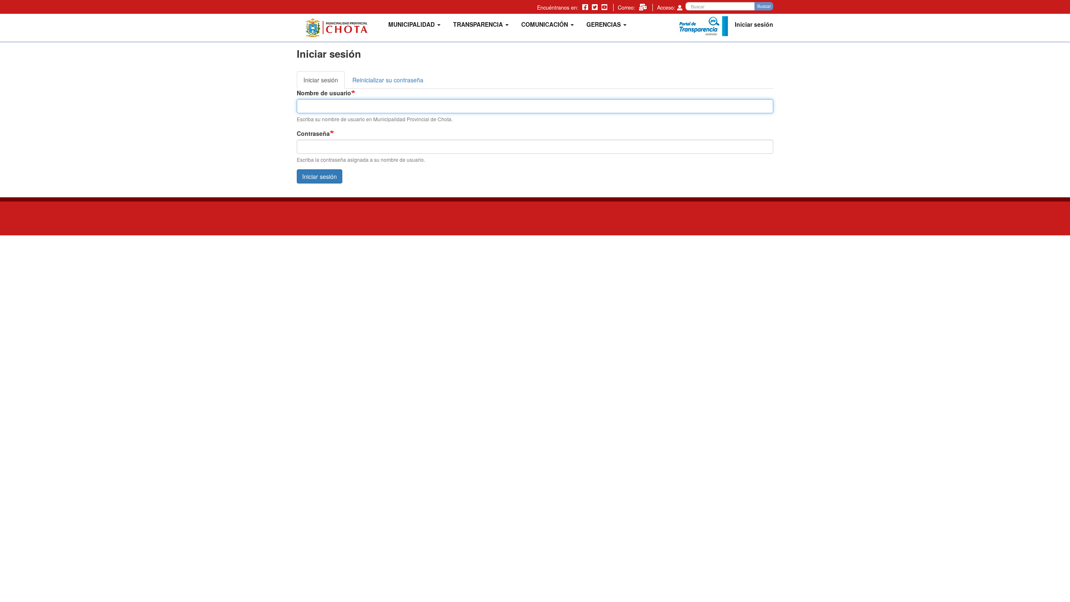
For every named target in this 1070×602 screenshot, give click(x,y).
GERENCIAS (604, 24)
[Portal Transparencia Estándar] (703, 26)
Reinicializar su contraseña (387, 80)
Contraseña (313, 133)
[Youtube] (605, 6)
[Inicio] (339, 27)
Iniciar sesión (754, 24)
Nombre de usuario (324, 93)
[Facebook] (586, 6)
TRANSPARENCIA (478, 24)
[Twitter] (595, 6)
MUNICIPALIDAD (412, 24)
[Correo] (643, 6)
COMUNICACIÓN (545, 24)
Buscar (764, 6)
